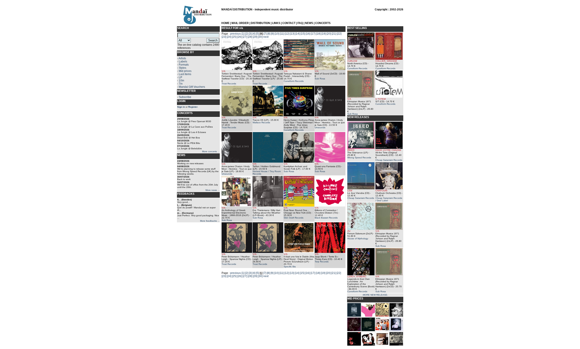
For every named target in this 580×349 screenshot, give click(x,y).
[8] (268, 33)
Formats (184, 64)
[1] (243, 33)
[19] (323, 33)
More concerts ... (211, 151)
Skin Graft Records (293, 217)
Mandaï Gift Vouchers (192, 86)
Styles (182, 67)
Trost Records (229, 83)
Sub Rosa (320, 78)
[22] (339, 33)
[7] (265, 33)
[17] (313, 33)
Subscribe (185, 97)
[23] (224, 36)
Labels (183, 61)
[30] (260, 36)
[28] (250, 36)
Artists (182, 58)
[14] (297, 33)
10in (181, 80)
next (265, 36)
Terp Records (322, 261)
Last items (185, 74)
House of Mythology (357, 238)
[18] (318, 33)
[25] (234, 36)
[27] (244, 36)
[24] (229, 36)
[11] (282, 33)
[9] (272, 33)
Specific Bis (290, 266)
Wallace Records (261, 122)
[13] (292, 33)
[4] (253, 33)
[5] (257, 33)
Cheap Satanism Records (388, 160)
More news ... (212, 190)
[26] (239, 36)
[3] (250, 33)
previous (235, 33)
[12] (287, 33)
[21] (334, 33)
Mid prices (185, 71)
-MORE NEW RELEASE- (375, 295)
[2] (246, 33)
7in (181, 83)
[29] (255, 36)
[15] (302, 33)
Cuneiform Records (294, 81)
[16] (308, 33)
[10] (277, 33)
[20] (328, 33)
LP (180, 77)
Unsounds (320, 127)
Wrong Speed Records (359, 157)
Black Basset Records (326, 217)
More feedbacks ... (210, 221)
